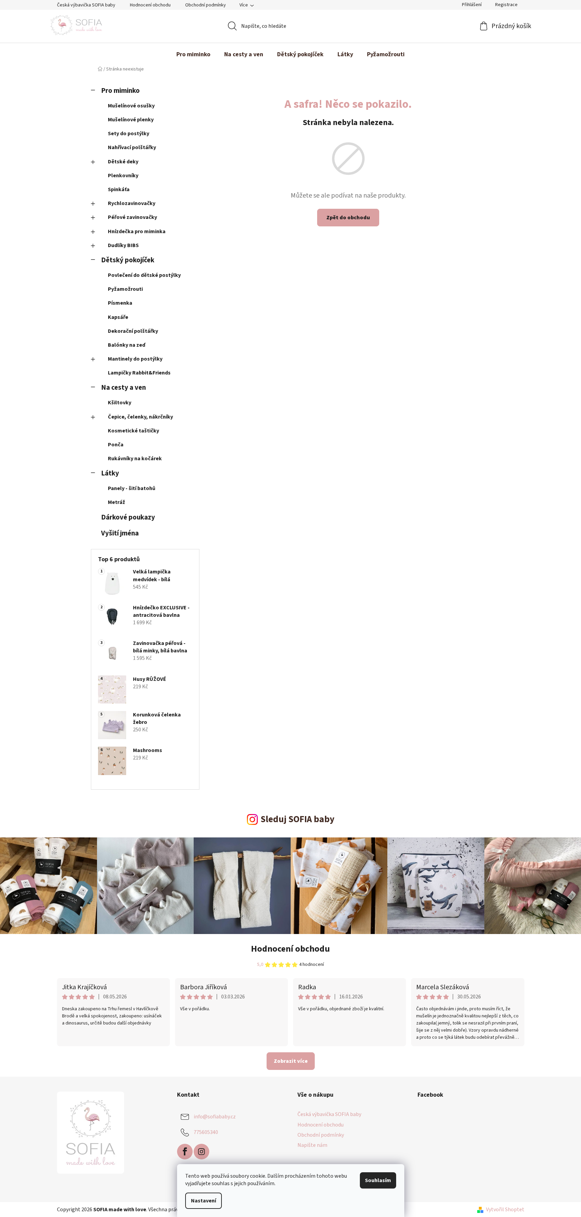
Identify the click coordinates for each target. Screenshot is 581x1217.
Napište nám (312, 1145)
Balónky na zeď (126, 345)
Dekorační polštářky (133, 331)
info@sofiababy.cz (215, 1116)
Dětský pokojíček (127, 260)
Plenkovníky (123, 175)
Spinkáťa (119, 189)
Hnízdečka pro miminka (137, 231)
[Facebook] (185, 1151)
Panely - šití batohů (131, 488)
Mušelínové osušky (131, 105)
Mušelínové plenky (131, 119)
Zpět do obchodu (348, 217)
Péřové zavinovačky (132, 217)
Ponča (115, 444)
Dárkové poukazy (128, 517)
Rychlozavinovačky (131, 203)
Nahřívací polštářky (132, 147)
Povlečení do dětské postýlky (144, 275)
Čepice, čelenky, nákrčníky (140, 417)
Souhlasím (378, 1180)
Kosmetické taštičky (133, 430)
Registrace (506, 4)
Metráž (116, 502)
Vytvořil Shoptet (505, 1209)
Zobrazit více (291, 1061)
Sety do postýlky (128, 133)
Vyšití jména (120, 533)
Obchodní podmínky (205, 5)
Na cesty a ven (123, 387)
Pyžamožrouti (125, 289)
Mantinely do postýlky (135, 359)
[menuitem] (193, 54)
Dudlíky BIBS (123, 245)
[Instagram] (201, 1151)
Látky (110, 473)
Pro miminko (120, 91)
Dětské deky (123, 161)
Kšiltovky (119, 402)
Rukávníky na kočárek (135, 458)
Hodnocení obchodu (150, 5)
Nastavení (203, 1200)
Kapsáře (118, 317)
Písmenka (120, 303)
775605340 (206, 1132)
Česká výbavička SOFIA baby (86, 5)
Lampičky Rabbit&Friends (139, 373)
